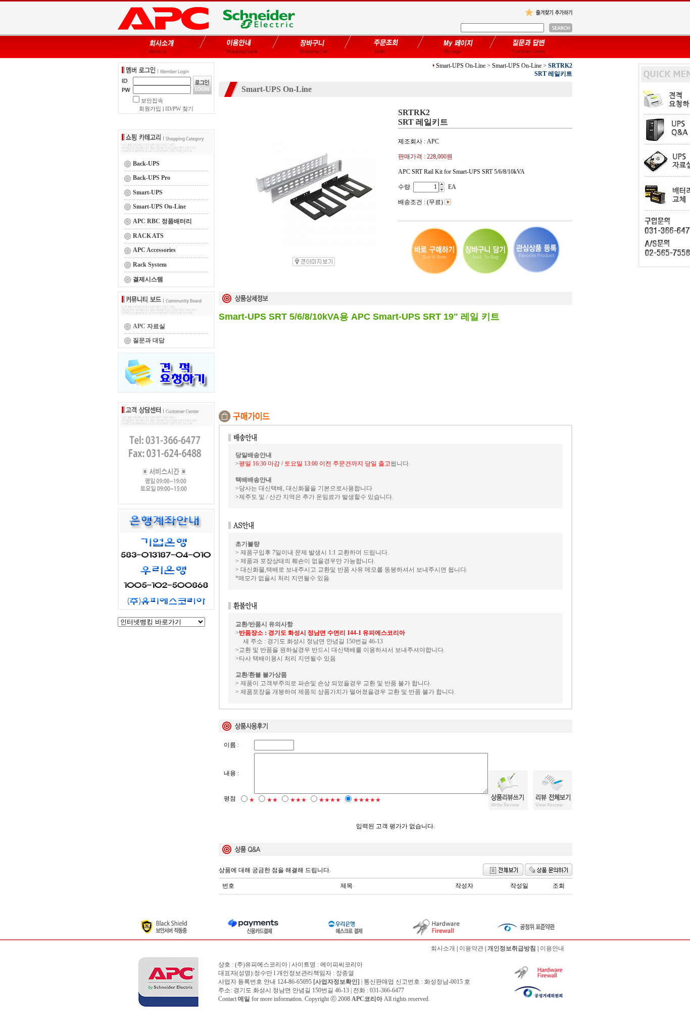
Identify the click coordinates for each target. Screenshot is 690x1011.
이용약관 (471, 948)
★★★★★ (367, 799)
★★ (272, 799)
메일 (244, 998)
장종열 (345, 973)
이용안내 (552, 948)
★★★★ (330, 799)
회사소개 (443, 948)
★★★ (298, 799)
